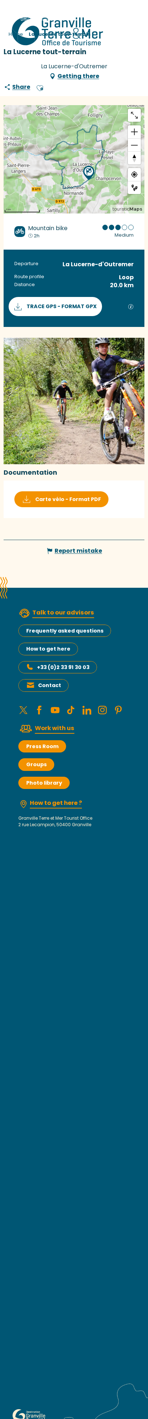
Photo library (44, 782)
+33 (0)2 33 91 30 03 (63, 667)
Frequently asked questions (64, 630)
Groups (36, 764)
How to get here (48, 648)
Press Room (42, 746)
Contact (49, 685)
